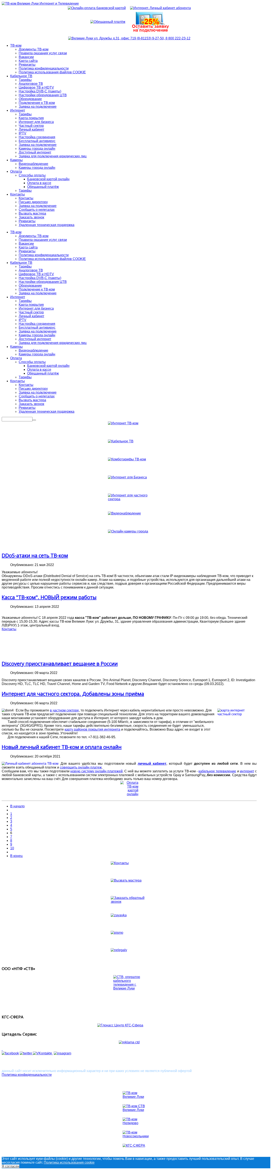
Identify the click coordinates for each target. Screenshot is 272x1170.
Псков (90, 1062)
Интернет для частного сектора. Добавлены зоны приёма (73, 693)
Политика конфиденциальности (44, 255)
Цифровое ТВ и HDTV (36, 274)
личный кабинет (152, 763)
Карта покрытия (31, 304)
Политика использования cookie (69, 1162)
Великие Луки (15, 1062)
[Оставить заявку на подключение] (129, 920)
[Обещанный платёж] (107, 22)
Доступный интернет (35, 339)
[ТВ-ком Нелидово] (136, 1122)
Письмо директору (33, 388)
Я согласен (10, 1166)
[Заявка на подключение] (151, 21)
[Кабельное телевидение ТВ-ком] (129, 448)
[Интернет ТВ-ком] (129, 430)
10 (12, 848)
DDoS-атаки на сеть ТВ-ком (35, 555)
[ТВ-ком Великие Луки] (136, 1096)
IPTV (22, 320)
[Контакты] (129, 868)
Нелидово (71, 1062)
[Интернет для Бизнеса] (129, 484)
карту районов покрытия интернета (92, 729)
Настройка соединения (37, 324)
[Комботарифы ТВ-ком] (129, 466)
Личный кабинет (31, 316)
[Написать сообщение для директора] (129, 937)
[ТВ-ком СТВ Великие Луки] (136, 1109)
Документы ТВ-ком (33, 236)
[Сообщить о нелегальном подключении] (129, 955)
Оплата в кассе (39, 369)
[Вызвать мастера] (129, 885)
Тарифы (25, 266)
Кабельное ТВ (21, 262)
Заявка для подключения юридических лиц (52, 343)
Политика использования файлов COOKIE (52, 259)
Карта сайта (28, 247)
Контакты (17, 381)
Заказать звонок (31, 404)
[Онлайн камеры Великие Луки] (129, 539)
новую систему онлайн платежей (96, 771)
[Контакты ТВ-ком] (129, 38)
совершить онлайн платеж (81, 767)
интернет (247, 771)
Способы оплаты (32, 362)
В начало (17, 806)
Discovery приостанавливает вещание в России (60, 663)
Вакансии (26, 243)
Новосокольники (45, 1062)
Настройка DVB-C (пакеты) (40, 278)
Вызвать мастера (32, 400)
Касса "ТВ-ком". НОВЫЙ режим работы (49, 597)
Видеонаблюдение (33, 350)
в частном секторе (64, 710)
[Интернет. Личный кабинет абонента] (160, 8)
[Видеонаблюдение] (129, 521)
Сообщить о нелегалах (37, 396)
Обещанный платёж (43, 373)
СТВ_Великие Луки (116, 1062)
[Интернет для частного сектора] (129, 502)
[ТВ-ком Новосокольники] (136, 1135)
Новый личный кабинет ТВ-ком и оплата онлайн (62, 746)
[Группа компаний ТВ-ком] (10, 1053)
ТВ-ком (15, 232)
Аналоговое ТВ (31, 270)
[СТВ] (129, 992)
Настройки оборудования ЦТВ (43, 282)
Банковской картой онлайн (48, 366)
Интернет (17, 297)
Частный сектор (31, 312)
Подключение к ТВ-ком (37, 289)
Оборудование (30, 285)
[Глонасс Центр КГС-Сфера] (129, 1025)
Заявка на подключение (38, 293)
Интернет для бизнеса (36, 308)
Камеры (16, 346)
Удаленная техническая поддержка (46, 411)
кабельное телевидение (217, 771)
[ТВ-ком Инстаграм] (62, 1053)
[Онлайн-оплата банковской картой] (97, 8)
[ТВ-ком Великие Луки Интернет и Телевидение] (40, 3)
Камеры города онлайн (37, 335)
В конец (16, 856)
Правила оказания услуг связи (43, 240)
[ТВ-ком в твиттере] (26, 1053)
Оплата (16, 358)
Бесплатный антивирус (37, 327)
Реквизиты (27, 251)
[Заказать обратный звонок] (129, 903)
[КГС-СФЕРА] (136, 1148)
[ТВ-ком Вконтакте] (43, 1053)
